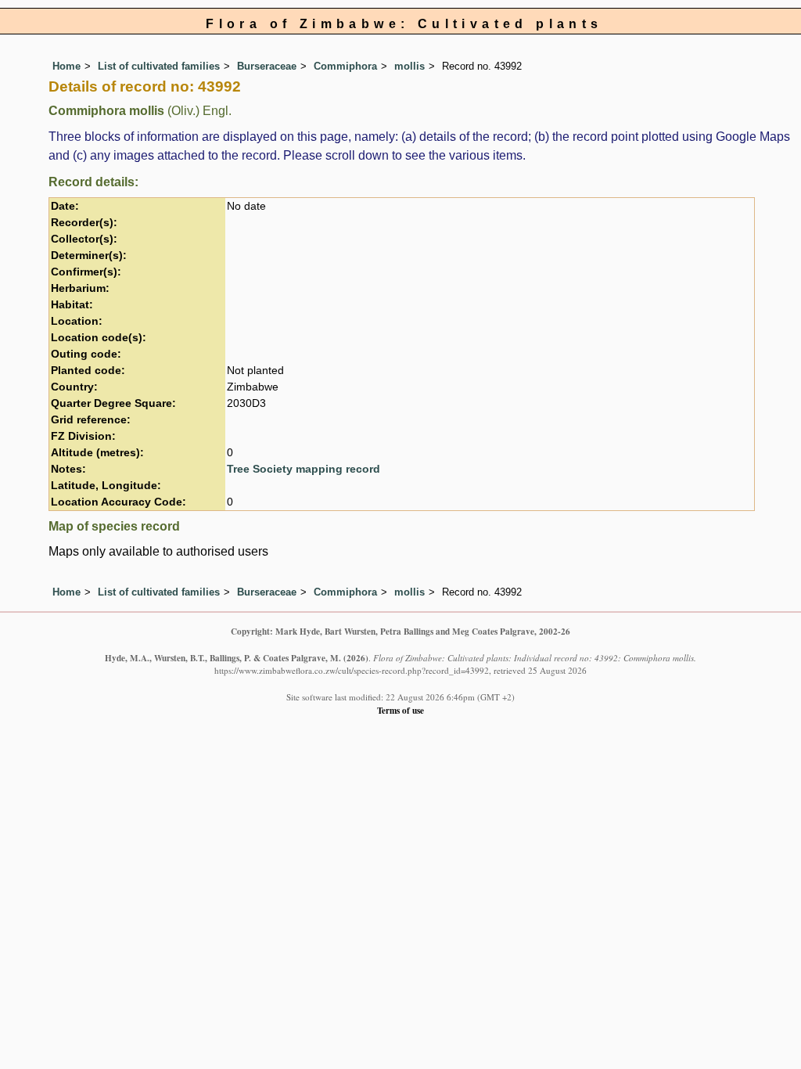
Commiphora (345, 66)
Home (66, 66)
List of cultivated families (159, 66)
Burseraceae (266, 66)
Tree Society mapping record (303, 469)
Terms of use (400, 710)
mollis (409, 66)
